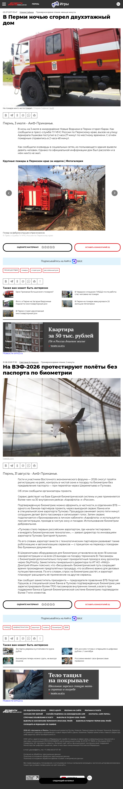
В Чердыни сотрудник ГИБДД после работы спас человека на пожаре (95, 293)
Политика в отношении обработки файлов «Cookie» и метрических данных (53, 758)
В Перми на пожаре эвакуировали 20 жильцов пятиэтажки (92, 302)
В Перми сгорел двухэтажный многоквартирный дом (30, 312)
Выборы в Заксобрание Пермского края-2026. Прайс (48, 721)
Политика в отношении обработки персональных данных (46, 756)
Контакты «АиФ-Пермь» (99, 714)
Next (115, 193)
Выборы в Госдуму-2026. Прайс (71, 717)
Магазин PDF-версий (33, 714)
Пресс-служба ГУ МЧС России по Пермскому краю (29, 235)
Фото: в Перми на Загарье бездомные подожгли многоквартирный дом (33, 302)
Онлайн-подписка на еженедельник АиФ (65, 714)
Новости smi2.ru (13, 353)
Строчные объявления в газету (38, 717)
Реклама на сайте (72, 710)
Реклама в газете (93, 710)
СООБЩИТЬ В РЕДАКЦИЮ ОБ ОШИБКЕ (40, 724)
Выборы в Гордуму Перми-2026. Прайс (93, 721)
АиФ (52, 108)
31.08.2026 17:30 (10, 362)
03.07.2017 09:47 (10, 12)
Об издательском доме (35, 710)
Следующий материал (63, 781)
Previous (9, 193)
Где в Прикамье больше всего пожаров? (35, 292)
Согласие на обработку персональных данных (42, 754)
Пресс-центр (55, 710)
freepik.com (8, 458)
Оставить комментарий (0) (97, 247)
